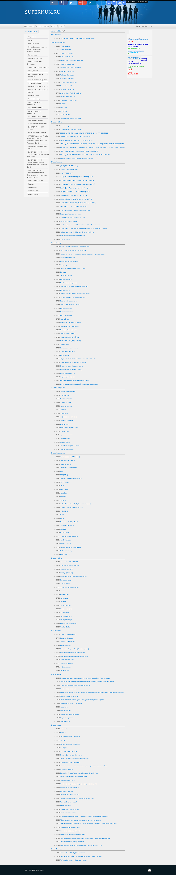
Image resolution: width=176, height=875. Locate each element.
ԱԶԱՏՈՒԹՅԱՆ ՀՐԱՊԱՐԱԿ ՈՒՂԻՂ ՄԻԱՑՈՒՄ (76, 199)
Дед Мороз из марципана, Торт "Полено (73, 268)
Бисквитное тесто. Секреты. (69, 348)
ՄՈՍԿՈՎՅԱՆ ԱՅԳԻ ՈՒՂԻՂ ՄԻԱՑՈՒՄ (73, 195)
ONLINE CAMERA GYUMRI (69, 169)
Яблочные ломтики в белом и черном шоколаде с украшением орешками (84, 816)
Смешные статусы (66, 609)
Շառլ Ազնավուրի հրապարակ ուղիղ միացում (77, 176)
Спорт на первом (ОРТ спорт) (70, 457)
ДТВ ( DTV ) (64, 475)
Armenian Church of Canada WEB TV (71, 547)
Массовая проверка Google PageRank (72, 652)
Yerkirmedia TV (65, 554)
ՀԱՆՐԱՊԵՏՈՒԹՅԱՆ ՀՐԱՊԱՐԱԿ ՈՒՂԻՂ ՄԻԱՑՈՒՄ (78, 203)
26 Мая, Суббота (56, 122)
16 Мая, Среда (56, 725)
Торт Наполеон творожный (68, 283)
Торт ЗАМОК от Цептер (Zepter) (70, 340)
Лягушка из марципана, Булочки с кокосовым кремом (77, 359)
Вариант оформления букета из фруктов (73, 776)
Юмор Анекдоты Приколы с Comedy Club (73, 576)
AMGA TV (63, 104)
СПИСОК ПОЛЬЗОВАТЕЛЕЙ (136, 51)
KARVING (63, 732)
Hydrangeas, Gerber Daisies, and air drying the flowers (77, 232)
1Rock (62, 514)
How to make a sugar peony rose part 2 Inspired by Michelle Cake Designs (83, 228)
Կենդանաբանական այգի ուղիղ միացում (75, 191)
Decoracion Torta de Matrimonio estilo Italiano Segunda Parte (79, 773)
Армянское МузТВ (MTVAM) (69, 522)
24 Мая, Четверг (56, 243)
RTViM (62, 486)
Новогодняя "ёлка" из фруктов (70, 762)
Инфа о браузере (65, 667)
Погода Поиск (64, 431)
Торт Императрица (66, 308)
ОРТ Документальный (67, 460)
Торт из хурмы (65, 290)
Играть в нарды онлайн (67, 126)
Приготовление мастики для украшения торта (75, 210)
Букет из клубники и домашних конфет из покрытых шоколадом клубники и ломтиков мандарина (92, 692)
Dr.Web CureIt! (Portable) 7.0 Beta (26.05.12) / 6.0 (75, 136)
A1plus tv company (66, 551)
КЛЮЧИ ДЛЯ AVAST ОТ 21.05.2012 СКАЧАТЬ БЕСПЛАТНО (79, 151)
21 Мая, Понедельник (58, 387)
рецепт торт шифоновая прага (70, 304)
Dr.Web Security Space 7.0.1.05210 (71, 129)
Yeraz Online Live (65, 49)
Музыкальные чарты (66, 435)
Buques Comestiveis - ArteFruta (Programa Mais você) (77, 798)
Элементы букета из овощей (69, 795)
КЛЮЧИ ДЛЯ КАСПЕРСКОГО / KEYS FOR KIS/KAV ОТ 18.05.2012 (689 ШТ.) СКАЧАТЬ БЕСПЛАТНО (92, 147)
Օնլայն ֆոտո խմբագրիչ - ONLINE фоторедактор (77, 38)
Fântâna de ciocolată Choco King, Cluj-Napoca (74, 758)
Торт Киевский (64, 344)
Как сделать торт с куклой (68, 221)
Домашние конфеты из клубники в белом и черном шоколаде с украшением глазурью (88, 823)
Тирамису (63, 272)
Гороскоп (63, 409)
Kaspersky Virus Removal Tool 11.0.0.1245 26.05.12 (76, 140)
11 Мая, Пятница (56, 849)
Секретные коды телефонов (69, 587)
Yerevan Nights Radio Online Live (70, 93)
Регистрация (43, 26)
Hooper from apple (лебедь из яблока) (72, 841)
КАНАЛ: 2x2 (64, 511)
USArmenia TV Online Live (68, 100)
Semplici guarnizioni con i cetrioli (70, 744)
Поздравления (64, 612)
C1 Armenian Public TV (67, 525)
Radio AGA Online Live (67, 64)
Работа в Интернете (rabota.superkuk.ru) (73, 860)
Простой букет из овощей (68, 802)
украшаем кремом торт (67, 257)
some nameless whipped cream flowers (72, 235)
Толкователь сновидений (68, 623)
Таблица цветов (65, 645)
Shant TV (63, 529)
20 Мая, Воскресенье (58, 453)
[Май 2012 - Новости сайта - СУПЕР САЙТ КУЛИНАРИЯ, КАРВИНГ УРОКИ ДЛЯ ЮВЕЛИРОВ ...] (109, 3)
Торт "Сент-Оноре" (66, 315)
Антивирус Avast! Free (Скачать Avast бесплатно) (76, 158)
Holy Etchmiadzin (65, 540)
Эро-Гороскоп (64, 395)
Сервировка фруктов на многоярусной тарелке (75, 685)
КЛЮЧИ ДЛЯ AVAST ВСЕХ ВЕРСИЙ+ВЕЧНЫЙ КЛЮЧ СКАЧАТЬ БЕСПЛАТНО (85, 155)
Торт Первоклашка (66, 279)
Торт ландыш (64, 355)
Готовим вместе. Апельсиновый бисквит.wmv (75, 294)
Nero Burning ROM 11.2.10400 (69, 562)
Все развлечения (65, 605)
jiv (128, 68)
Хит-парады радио (66, 620)
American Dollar (65, 627)
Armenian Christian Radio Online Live (71, 60)
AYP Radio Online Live (67, 78)
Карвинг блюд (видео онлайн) (69, 714)
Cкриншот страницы (66, 420)
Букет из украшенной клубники (70, 827)
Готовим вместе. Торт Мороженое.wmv (73, 297)
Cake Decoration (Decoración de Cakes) (73, 250)
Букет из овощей (65, 805)
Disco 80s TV (64, 500)
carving (62, 740)
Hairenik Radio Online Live (68, 82)
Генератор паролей (66, 663)
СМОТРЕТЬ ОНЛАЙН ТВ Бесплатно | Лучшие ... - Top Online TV (81, 856)
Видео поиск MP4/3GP (67, 449)
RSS (62, 26)
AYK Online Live (65, 46)
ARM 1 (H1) (63, 107)
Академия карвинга (66, 718)
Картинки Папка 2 (66, 616)
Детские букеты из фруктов (69, 696)
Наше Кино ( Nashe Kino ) (68, 467)
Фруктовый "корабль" (67, 769)
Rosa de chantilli (65, 239)
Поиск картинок (65, 438)
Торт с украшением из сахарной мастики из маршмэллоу (79, 384)
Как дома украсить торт (68, 265)
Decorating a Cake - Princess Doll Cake (72, 217)
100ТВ (62, 518)
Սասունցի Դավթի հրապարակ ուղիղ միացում (77, 184)
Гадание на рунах (66, 402)
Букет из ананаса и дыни (68, 813)
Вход (55, 26)
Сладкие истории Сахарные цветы (71, 366)
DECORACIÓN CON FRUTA (69, 751)
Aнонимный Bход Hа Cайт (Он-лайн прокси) (74, 649)
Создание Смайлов (66, 638)
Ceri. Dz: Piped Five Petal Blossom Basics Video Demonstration (80, 225)
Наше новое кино (65, 464)
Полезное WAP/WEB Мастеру (69, 565)
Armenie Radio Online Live (68, 86)
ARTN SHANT (64, 533)
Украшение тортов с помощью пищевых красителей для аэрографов (82, 254)
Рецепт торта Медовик (67, 377)
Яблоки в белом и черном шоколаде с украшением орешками (80, 820)
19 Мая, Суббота (56, 558)
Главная (29, 26)
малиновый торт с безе (67, 351)
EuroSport (63, 496)
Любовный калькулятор (67, 391)
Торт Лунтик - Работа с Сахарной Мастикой (74, 380)
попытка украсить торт (67, 333)
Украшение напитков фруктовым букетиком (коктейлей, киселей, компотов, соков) (87, 681)
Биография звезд (65, 580)
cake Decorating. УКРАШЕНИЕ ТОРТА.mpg (74, 286)
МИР (61, 471)
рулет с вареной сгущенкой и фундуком (73, 362)
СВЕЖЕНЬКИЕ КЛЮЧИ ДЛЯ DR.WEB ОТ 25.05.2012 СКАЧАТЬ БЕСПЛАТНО (85, 133)
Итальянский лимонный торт (69, 337)
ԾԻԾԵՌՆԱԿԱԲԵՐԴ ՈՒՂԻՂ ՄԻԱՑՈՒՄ (73, 206)
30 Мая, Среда (56, 34)
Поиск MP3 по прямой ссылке (69, 446)
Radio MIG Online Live (67, 57)
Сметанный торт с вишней (68, 301)
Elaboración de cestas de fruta (69, 787)
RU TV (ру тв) (64, 482)
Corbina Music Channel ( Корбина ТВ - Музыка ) (75, 504)
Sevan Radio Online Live (67, 96)
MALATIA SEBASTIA (66, 173)
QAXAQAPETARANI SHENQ (69, 166)
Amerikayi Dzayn (65, 543)
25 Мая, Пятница (56, 162)
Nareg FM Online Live (67, 71)
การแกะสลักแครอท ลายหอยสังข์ (70, 736)
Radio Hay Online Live (67, 53)
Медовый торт (64, 319)
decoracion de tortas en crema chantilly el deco (75, 247)
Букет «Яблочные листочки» (69, 809)
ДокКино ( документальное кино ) (71, 478)
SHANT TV (63, 111)
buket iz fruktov (65, 721)
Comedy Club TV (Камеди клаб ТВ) (71, 507)
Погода (62, 591)
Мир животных (65, 594)
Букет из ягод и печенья (68, 689)
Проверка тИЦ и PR (66, 569)
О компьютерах (65, 583)
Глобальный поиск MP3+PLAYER (70, 118)
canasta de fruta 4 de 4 (67, 780)
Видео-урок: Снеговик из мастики (71, 214)
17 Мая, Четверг (56, 674)
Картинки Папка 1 (65, 442)
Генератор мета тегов (67, 660)
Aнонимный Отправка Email (69, 427)
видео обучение (65, 710)
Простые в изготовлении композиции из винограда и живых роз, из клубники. (85, 838)
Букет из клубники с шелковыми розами (73, 834)
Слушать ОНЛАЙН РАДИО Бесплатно (72, 853)
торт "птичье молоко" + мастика (70, 322)
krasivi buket (64, 707)
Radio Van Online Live (67, 75)
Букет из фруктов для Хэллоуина (71, 703)
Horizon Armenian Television (69, 536)
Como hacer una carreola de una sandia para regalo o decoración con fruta (83, 766)
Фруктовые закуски (66, 791)
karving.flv (63, 748)
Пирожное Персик (66, 275)
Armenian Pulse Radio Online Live (70, 68)
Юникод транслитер (66, 573)
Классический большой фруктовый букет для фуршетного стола (81, 845)
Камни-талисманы (66, 406)
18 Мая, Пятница (56, 630)
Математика (64, 598)
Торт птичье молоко (66, 312)
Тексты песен (64, 424)
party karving (64, 729)
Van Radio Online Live (67, 89)
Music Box (63, 493)
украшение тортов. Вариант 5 (69, 261)
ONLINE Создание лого (67, 641)
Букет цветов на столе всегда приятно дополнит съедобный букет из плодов (85, 678)
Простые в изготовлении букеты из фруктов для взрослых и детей (82, 700)
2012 (59, 31)
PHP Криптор (64, 670)
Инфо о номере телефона (68, 417)
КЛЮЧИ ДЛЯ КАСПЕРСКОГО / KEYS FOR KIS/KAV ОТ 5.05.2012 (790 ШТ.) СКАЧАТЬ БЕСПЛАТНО (92, 144)
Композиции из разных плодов (70, 831)
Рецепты (63, 601)
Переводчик (64, 413)
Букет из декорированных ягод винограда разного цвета (78, 784)
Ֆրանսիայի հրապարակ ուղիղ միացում (75, 188)
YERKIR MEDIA (65, 115)
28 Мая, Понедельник (58, 42)
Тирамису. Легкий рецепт (68, 330)
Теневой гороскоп (66, 399)
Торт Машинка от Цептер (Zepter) (71, 369)
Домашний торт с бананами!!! (69, 326)
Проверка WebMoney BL (68, 634)
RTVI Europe (64, 489)
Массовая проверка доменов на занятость (74, 656)
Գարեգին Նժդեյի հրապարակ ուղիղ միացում (77, 180)
